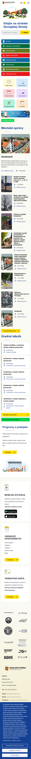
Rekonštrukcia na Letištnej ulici (20, 274)
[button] (28, 3)
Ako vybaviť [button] (22, 96)
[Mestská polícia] (8, 627)
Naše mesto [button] (8, 85)
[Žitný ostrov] (22, 630)
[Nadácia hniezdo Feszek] (22, 613)
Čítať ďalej (11, 452)
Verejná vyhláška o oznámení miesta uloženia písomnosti (13, 346)
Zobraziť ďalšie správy (9, 331)
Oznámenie (7, 156)
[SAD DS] (8, 650)
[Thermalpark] (8, 642)
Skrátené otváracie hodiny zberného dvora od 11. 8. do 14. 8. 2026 (21, 179)
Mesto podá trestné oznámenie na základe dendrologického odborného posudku (21, 197)
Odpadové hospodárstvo (13, 46)
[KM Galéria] (8, 657)
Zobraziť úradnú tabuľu (10, 415)
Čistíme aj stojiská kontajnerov (20, 215)
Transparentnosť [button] (9, 106)
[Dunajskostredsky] (8, 613)
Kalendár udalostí (11, 60)
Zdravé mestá (10, 65)
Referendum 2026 (11, 74)
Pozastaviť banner (7, 120)
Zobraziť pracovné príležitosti (10, 419)
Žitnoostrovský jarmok (12, 69)
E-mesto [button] (22, 106)
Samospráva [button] (22, 85)
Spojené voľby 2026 (12, 55)
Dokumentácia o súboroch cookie (11, 740)
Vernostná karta (10, 51)
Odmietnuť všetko (15, 750)
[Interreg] (22, 657)
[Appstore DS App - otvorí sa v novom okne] (11, 516)
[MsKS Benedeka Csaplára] (8, 618)
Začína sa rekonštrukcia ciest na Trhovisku (21, 294)
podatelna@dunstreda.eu (13, 697)
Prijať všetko (14, 755)
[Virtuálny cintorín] (22, 639)
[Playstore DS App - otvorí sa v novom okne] (11, 511)
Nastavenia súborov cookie (15, 745)
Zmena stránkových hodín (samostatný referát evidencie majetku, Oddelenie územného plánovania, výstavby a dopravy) (21, 259)
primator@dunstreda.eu (13, 694)
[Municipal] (22, 619)
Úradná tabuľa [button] (9, 96)
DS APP (8, 41)
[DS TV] (22, 650)
